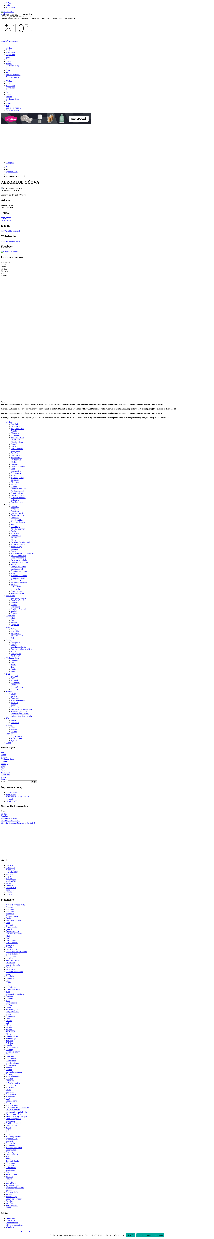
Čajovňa (14, 613)
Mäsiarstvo (15, 462)
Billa (13, 671)
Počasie (9, 3)
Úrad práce (15, 642)
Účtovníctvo (16, 535)
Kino (13, 727)
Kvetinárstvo (16, 460)
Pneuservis (15, 518)
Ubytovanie (10, 55)
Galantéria (15, 500)
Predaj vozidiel (17, 520)
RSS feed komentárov (14, 1225)
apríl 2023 (10, 874)
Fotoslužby (15, 527)
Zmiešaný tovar (17, 502)
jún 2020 (9, 894)
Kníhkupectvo (16, 458)
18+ (7, 106)
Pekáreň (14, 486)
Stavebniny (15, 435)
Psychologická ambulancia (21, 709)
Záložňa (14, 538)
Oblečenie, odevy (18, 466)
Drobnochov (16, 451)
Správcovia (15, 589)
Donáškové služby (18, 600)
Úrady (8, 61)
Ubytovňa (15, 625)
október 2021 (11, 881)
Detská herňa (16, 587)
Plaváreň (14, 680)
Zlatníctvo (15, 482)
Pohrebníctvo (16, 580)
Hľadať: (4, 782)
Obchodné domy (12, 66)
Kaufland (14, 660)
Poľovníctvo (16, 473)
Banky (13, 531)
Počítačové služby (18, 544)
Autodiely (15, 424)
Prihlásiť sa (10, 1220)
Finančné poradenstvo (19, 571)
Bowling (14, 676)
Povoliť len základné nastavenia (150, 1235)
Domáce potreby (17, 495)
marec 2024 (10, 870)
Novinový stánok (17, 491)
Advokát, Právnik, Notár (20, 542)
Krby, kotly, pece (17, 429)
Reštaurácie (15, 607)
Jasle (13, 638)
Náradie (14, 431)
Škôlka (13, 629)
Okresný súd (16, 654)
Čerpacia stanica (17, 515)
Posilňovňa (15, 682)
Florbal (4, 814)
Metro (13, 665)
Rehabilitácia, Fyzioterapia (21, 716)
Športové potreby (17, 478)
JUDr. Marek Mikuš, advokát (17, 797)
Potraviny (14, 475)
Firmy (8, 70)
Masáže (14, 564)
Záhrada (14, 484)
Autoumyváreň (17, 513)
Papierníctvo (16, 471)
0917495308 (6, 218)
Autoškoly (15, 511)
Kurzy (13, 551)
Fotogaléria (10, 7)
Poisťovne (15, 533)
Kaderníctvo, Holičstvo (20, 562)
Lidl (12, 662)
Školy (8, 59)
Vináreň (14, 611)
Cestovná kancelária (19, 560)
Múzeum (14, 729)
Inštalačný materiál (18, 498)
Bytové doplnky (17, 444)
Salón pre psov (17, 591)
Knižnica (14, 549)
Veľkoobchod (16, 738)
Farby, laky (15, 426)
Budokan (4, 816)
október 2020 (11, 888)
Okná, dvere (16, 433)
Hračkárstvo (15, 455)
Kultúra (9, 725)
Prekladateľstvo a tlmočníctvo (22, 553)
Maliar (13, 540)
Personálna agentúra (19, 582)
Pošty (13, 573)
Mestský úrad (16, 656)
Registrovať (13, 41)
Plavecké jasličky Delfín (10, 820)
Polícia (13, 651)
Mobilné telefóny (17, 442)
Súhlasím (130, 1235)
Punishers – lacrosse (9, 818)
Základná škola (17, 636)
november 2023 (12, 872)
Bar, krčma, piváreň (18, 598)
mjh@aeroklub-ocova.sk (10, 231)
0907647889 (6, 220)
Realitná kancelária (18, 556)
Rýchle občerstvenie (19, 609)
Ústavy (13, 645)
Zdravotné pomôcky (19, 711)
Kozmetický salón (18, 578)
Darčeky (14, 446)
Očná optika (15, 698)
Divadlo (14, 732)
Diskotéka (15, 723)
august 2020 (10, 890)
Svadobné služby (17, 569)
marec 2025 (10, 868)
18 (7, 72)
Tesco (13, 667)
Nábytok (14, 464)
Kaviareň (14, 602)
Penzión (14, 622)
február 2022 (11, 879)
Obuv (13, 469)
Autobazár (15, 507)
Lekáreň (14, 696)
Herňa (13, 720)
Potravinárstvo (16, 736)
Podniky (9, 68)
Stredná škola (16, 631)
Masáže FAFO (11, 801)
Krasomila (10, 799)
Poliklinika (15, 707)
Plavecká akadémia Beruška (18, 823)
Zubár (13, 705)
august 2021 (10, 883)
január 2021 (10, 885)
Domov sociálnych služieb (21, 649)
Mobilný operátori (18, 529)
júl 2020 (9, 892)
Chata (13, 618)
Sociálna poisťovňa (18, 647)
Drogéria (14, 453)
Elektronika (15, 440)
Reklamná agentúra (18, 558)
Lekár (13, 694)
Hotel (13, 620)
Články (9, 5)
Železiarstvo (15, 480)
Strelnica (14, 689)
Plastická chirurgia (18, 700)
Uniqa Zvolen (11, 792)
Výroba (14, 740)
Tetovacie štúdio (17, 593)
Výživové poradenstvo (20, 714)
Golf (12, 678)
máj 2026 (9, 865)
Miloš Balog (11, 794)
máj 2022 (9, 876)
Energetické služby (18, 567)
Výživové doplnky (18, 489)
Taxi (12, 524)
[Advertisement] (75, 142)
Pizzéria (14, 605)
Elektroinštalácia (17, 437)
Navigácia (10, 162)
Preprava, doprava (18, 522)
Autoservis (15, 509)
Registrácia (10, 1218)
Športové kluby (12, 172)
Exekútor (14, 584)
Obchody (9, 48)
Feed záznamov (12, 1223)
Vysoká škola (16, 633)
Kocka (13, 669)
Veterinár (14, 703)
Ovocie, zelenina (17, 493)
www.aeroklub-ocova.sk (10, 241)
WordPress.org (11, 1227)
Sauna (13, 685)
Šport (8, 57)
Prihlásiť (4, 41)
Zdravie (9, 63)
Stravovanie (10, 52)
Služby (8, 50)
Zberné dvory (16, 547)
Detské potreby (17, 449)
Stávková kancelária (19, 576)
